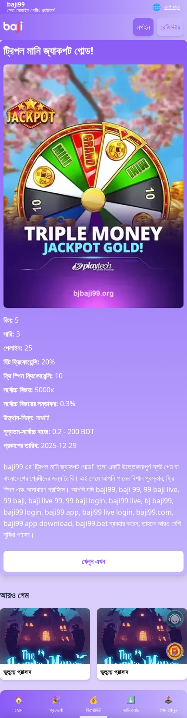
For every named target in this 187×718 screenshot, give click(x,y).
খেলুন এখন (93, 561)
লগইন (143, 27)
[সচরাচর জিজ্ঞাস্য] (175, 618)
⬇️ (131, 704)
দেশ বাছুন (172, 6)
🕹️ (168, 704)
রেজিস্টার (170, 27)
